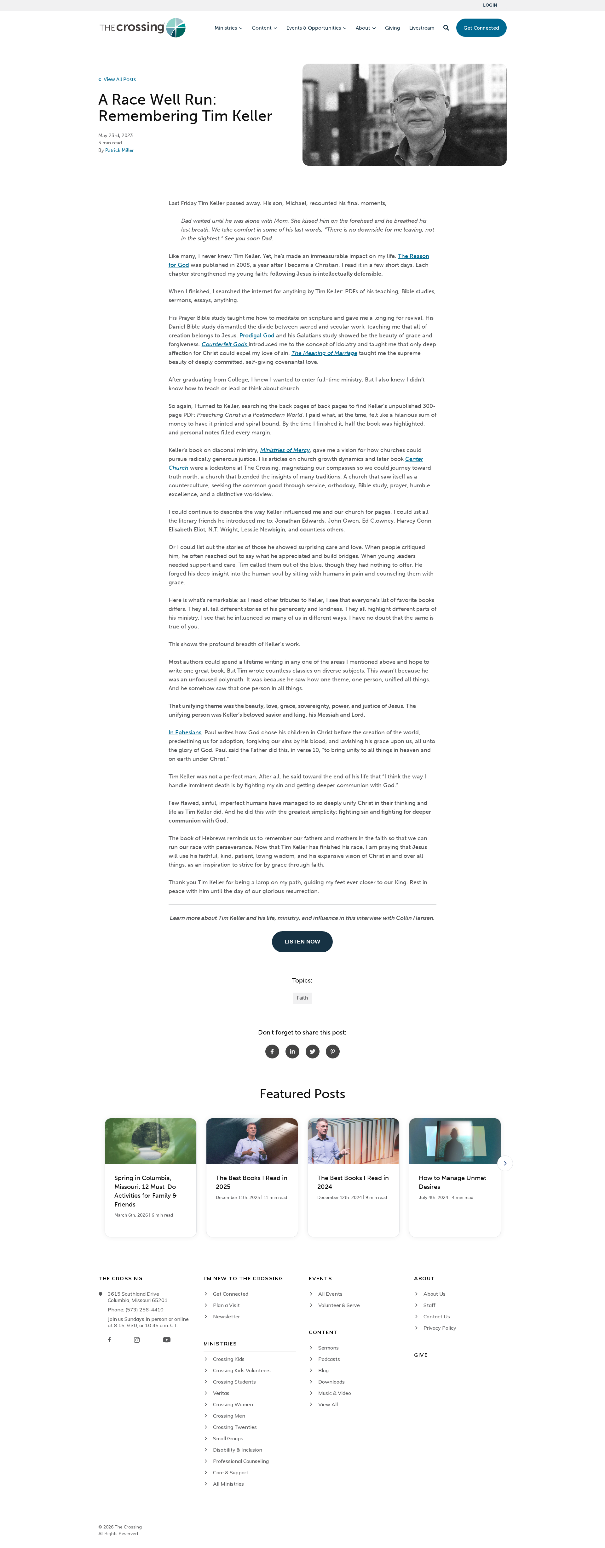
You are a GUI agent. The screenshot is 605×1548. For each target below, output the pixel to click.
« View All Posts (117, 79)
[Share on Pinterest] (333, 1051)
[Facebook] (109, 1339)
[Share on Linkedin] (292, 1051)
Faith (302, 998)
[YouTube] (167, 1339)
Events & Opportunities (313, 28)
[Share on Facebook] (272, 1051)
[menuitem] (490, 5)
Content (262, 28)
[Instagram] (137, 1340)
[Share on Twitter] (313, 1051)
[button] (446, 28)
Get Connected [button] (481, 28)
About (363, 28)
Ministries (226, 28)
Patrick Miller (119, 150)
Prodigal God (256, 335)
